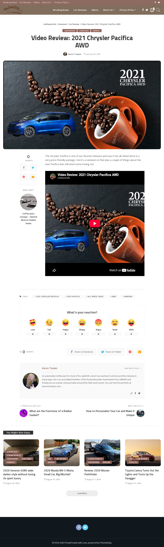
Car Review (69, 30)
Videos (96, 30)
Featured (26, 459)
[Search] (158, 10)
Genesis (11, 462)
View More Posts (131, 368)
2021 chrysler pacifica (47, 296)
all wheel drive (95, 296)
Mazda (51, 462)
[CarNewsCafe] (13, 10)
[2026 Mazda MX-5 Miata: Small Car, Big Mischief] (62, 452)
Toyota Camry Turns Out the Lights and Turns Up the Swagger (142, 474)
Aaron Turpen (74, 54)
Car (49, 459)
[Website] (131, 393)
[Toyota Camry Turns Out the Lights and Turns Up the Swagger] (143, 452)
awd (114, 296)
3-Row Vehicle (14, 455)
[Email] (33, 177)
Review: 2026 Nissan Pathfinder (96, 472)
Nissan (106, 462)
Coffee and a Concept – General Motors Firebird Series (28, 218)
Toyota (133, 462)
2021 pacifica (73, 296)
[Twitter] (159, 2)
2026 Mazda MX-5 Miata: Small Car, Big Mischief (59, 472)
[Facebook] (155, 2)
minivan (128, 296)
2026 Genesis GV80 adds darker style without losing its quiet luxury (19, 474)
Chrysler (84, 30)
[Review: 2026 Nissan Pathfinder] (102, 452)
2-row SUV (12, 452)
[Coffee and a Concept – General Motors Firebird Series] (28, 202)
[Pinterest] (24, 177)
